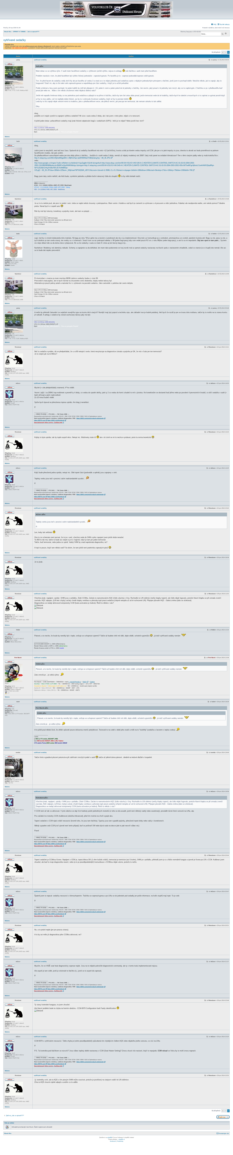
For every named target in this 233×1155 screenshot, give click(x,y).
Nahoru (7, 136)
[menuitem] (213, 24)
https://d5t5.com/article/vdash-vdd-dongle (90, 418)
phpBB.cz (122, 1139)
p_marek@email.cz (74, 682)
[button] (222, 52)
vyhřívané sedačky (14, 40)
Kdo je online (9, 1123)
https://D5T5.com (39, 420)
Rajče (84, 682)
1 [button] (225, 52)
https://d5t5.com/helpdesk (55, 420)
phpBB (109, 1137)
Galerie (92, 682)
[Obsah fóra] (116, 17)
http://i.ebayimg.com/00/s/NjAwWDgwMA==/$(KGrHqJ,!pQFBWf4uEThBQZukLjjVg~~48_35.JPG (72, 158)
